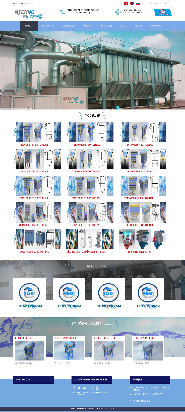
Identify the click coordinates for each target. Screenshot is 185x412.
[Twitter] (151, 3)
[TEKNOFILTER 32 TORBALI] (142, 142)
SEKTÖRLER (107, 26)
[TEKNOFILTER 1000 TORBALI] (37, 249)
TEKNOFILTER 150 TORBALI (139, 198)
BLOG (123, 26)
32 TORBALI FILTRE (102, 363)
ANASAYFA (29, 26)
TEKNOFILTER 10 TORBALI (34, 145)
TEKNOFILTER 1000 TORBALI (33, 252)
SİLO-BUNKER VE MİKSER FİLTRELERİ (86, 252)
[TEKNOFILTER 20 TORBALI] (89, 142)
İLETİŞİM (138, 26)
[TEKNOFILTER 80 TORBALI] (37, 195)
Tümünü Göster (103, 266)
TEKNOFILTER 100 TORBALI (86, 198)
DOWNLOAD (155, 26)
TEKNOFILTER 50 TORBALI (86, 171)
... (13, 387)
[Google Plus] (161, 3)
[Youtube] (166, 3)
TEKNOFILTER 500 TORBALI (139, 225)
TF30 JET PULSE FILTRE (105, 338)
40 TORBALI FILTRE (141, 363)
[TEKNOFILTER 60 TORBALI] (142, 168)
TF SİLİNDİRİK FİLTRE (139, 252)
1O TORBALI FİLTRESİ (24, 363)
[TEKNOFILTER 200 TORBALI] (37, 222)
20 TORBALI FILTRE (62, 363)
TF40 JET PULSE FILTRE (144, 338)
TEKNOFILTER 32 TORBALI (139, 145)
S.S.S (17, 3)
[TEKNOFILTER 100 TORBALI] (89, 195)
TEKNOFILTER (67, 26)
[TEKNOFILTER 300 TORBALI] (89, 222)
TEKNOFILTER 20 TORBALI (86, 145)
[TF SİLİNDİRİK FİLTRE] (142, 249)
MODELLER (88, 26)
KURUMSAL (47, 26)
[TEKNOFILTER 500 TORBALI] (142, 222)
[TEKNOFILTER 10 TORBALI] (37, 142)
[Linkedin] (156, 3)
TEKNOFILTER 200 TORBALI (33, 225)
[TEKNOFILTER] (28, 19)
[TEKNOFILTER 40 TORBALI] (37, 168)
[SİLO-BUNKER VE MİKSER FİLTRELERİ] (89, 249)
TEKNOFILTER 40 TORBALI (34, 171)
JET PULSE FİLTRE (23, 338)
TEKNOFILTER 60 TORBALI (139, 171)
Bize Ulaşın (28, 3)
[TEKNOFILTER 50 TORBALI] (89, 168)
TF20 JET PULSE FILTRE (65, 338)
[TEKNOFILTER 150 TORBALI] (142, 195)
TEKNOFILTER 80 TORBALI (34, 198)
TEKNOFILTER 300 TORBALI (86, 225)
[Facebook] (146, 3)
